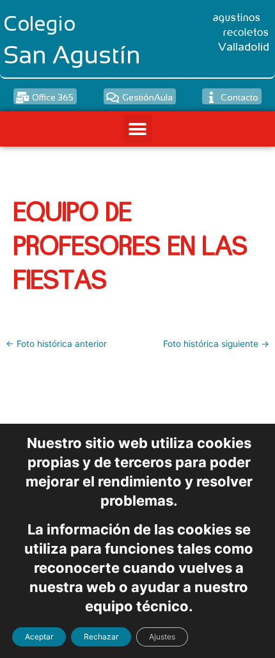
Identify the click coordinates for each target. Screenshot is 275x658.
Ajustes (162, 636)
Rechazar (101, 636)
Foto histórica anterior (56, 344)
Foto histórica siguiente (216, 344)
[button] (137, 129)
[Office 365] (22, 97)
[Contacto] (211, 97)
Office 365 (53, 97)
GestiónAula (147, 97)
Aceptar (39, 636)
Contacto (239, 97)
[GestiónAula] (112, 97)
